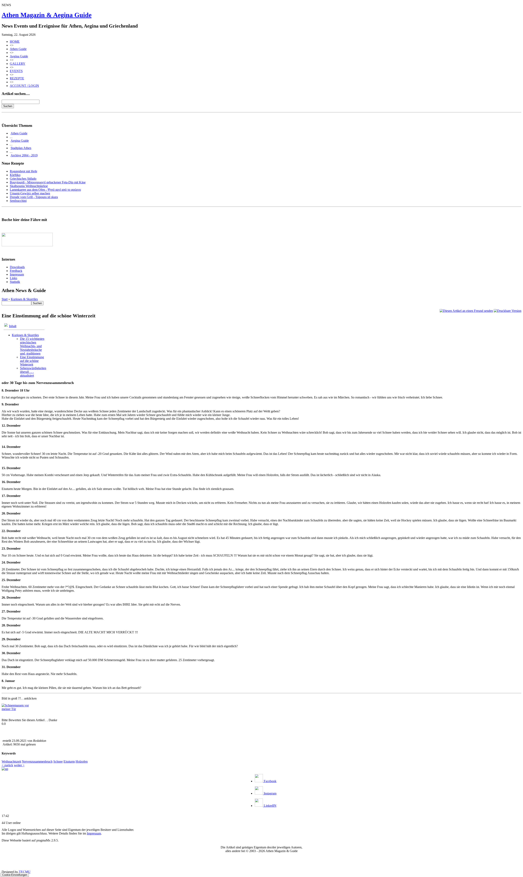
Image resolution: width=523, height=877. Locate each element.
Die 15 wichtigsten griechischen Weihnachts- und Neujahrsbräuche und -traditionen (32, 346)
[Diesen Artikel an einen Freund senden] (466, 310)
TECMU (24, 872)
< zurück (7, 765)
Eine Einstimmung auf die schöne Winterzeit (32, 360)
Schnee (58, 761)
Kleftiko (15, 175)
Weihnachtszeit (11, 761)
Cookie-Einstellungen (14, 874)
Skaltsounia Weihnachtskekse (29, 186)
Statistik (15, 281)
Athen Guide (18, 49)
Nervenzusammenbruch (37, 761)
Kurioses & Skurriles (24, 299)
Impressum (17, 274)
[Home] (5, 769)
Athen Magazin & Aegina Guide (47, 15)
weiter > (19, 765)
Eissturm (69, 761)
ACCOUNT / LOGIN (24, 85)
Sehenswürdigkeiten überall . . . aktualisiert (33, 371)
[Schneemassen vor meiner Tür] (17, 709)
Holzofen (82, 761)
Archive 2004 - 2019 (24, 155)
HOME (15, 41)
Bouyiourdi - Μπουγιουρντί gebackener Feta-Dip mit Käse (48, 182)
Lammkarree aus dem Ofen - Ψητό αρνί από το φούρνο (45, 189)
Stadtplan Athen (21, 148)
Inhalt (12, 326)
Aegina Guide (19, 56)
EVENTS (16, 71)
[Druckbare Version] (507, 310)
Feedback (16, 270)
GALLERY (17, 63)
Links (13, 278)
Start (5, 299)
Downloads (17, 267)
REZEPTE (17, 78)
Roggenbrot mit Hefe (23, 171)
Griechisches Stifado (23, 178)
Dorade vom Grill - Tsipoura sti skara (34, 197)
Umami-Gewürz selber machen (30, 193)
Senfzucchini (18, 200)
